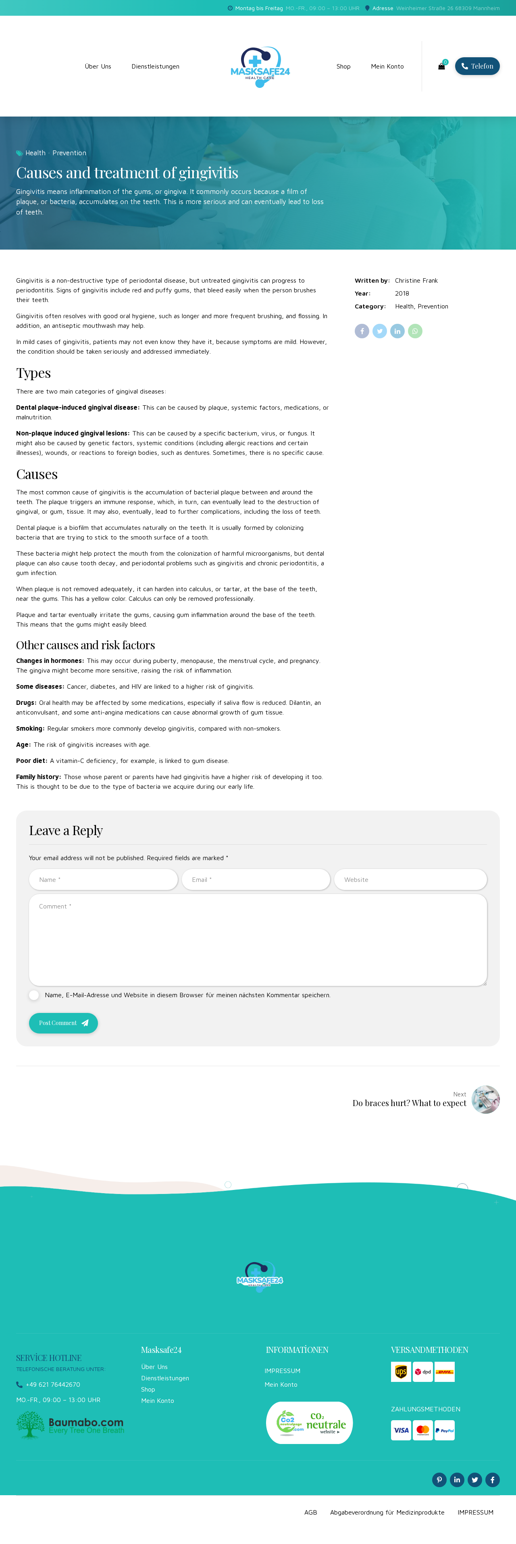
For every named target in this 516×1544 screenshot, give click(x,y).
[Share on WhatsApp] (415, 331)
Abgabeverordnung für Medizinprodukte (387, 1512)
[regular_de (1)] (309, 1422)
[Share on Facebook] (362, 331)
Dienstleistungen (155, 66)
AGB (310, 1512)
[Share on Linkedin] (397, 331)
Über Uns (98, 66)
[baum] (70, 1425)
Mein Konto (387, 66)
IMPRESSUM (282, 1370)
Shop (344, 66)
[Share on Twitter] (379, 331)
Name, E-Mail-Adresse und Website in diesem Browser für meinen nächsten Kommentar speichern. (188, 994)
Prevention (69, 153)
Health (35, 153)
